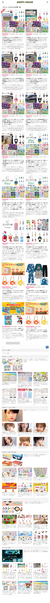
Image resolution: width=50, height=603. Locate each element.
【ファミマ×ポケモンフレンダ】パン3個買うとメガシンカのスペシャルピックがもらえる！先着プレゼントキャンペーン (13, 330)
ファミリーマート (20, 326)
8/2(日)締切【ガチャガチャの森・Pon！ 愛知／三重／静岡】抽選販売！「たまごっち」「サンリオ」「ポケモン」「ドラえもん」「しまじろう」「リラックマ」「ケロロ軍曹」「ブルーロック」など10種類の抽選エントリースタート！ (37, 163)
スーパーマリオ (41, 243)
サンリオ (17, 199)
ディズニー (17, 243)
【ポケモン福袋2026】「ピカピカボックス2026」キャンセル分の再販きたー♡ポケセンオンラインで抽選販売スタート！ (13, 292)
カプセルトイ (4, 35)
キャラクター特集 (5, 199)
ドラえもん (28, 158)
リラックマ (21, 199)
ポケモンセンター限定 (6, 288)
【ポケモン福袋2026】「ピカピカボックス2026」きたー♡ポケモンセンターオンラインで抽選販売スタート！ (37, 332)
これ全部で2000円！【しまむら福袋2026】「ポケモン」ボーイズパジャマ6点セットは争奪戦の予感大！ (37, 292)
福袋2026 (11, 288)
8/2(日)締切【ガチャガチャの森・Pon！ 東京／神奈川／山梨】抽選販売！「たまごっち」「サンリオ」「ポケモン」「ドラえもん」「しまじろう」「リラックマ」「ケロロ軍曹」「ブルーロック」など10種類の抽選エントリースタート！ (37, 206)
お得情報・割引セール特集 (6, 326)
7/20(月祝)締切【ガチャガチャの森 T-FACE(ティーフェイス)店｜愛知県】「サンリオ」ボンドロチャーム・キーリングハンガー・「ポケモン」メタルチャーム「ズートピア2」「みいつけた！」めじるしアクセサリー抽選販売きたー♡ (13, 250)
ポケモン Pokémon (11, 199)
